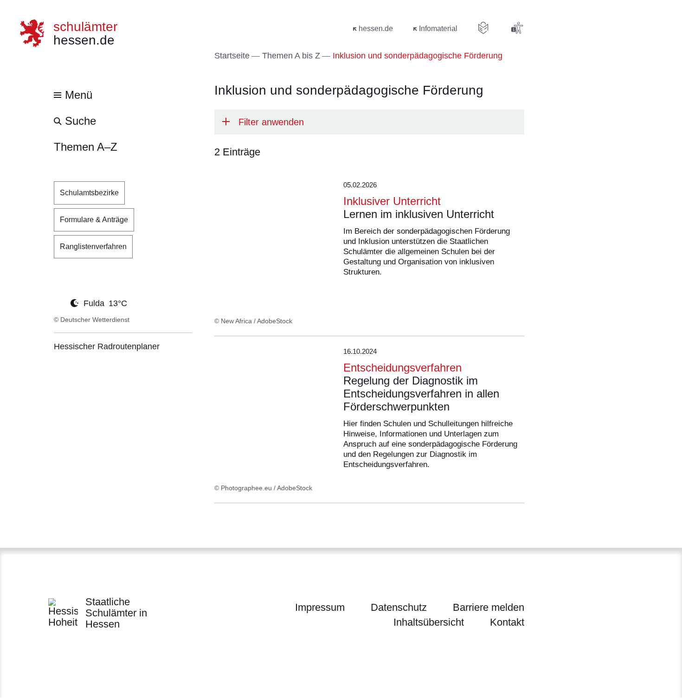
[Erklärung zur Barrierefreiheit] (516, 27)
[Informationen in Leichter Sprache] (483, 27)
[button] (369, 122)
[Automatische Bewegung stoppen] (59, 302)
